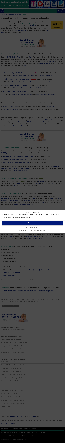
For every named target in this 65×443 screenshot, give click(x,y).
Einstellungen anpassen (32, 227)
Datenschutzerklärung (34, 230)
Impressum (43, 230)
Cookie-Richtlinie (23, 230)
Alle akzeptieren (32, 222)
